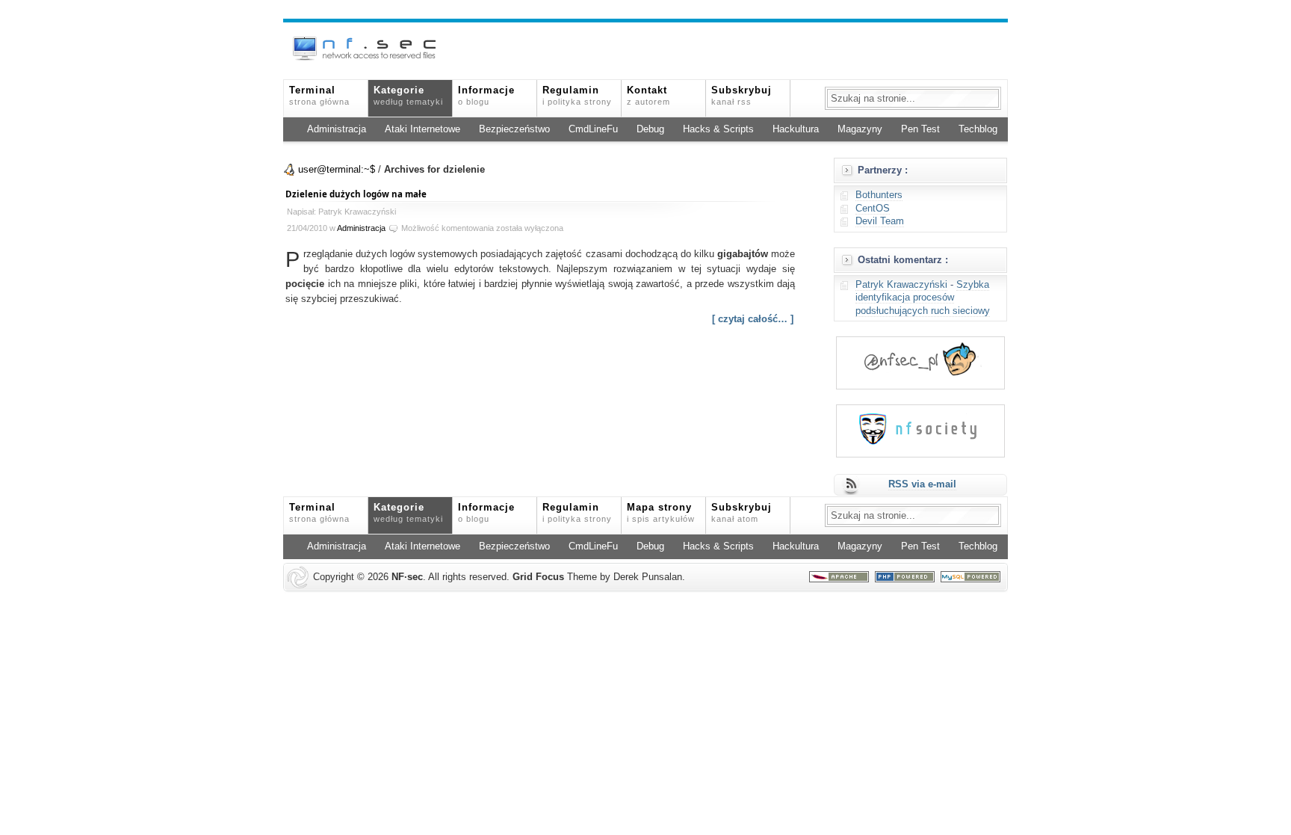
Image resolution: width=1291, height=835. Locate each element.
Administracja (336, 129)
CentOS (872, 208)
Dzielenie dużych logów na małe (356, 194)
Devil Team (879, 221)
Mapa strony (661, 512)
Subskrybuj (741, 95)
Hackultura (796, 129)
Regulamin (577, 95)
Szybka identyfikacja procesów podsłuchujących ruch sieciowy (922, 298)
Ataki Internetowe (422, 129)
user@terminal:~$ (336, 169)
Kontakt (648, 95)
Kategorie (408, 95)
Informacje (486, 95)
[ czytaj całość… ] (752, 319)
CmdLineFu (593, 129)
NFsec (407, 577)
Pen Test (920, 129)
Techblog (978, 129)
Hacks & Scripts (718, 129)
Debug (650, 129)
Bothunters (879, 195)
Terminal (319, 95)
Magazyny (860, 129)
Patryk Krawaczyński (901, 285)
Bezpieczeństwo (514, 129)
